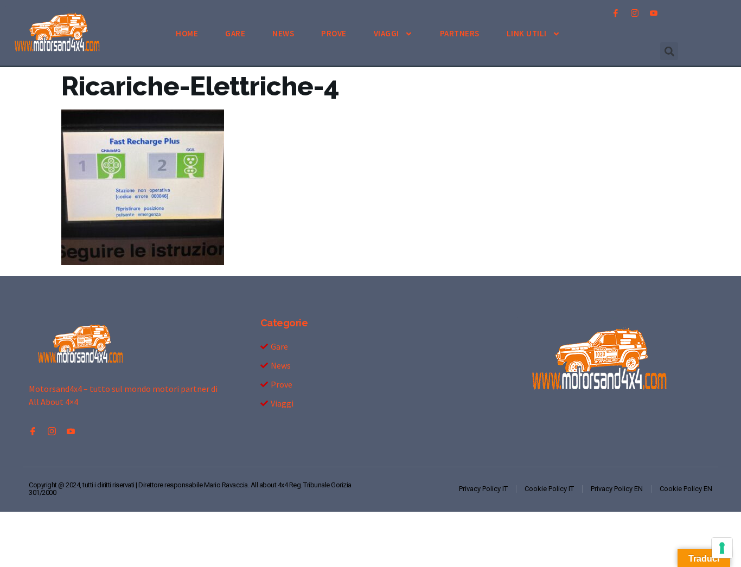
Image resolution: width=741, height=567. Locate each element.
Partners (460, 33)
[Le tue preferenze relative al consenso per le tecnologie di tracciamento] (722, 548)
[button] (669, 51)
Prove (334, 33)
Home (187, 33)
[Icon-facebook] (615, 13)
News (283, 33)
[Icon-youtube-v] (653, 13)
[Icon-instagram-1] (634, 13)
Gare (235, 33)
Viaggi (386, 33)
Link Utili (527, 33)
